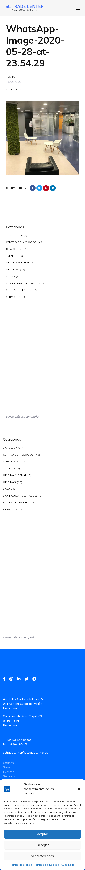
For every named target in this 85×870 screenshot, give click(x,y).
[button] (79, 789)
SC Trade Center (18, 289)
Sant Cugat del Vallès (23, 283)
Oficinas (12, 269)
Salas (10, 276)
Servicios (13, 296)
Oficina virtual (18, 262)
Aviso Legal (68, 864)
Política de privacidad (46, 864)
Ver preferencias (42, 856)
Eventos (12, 255)
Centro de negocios (21, 242)
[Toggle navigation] (60, 8)
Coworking (15, 248)
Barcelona (14, 235)
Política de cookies (21, 864)
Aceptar (42, 834)
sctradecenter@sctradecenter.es (25, 752)
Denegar (43, 845)
